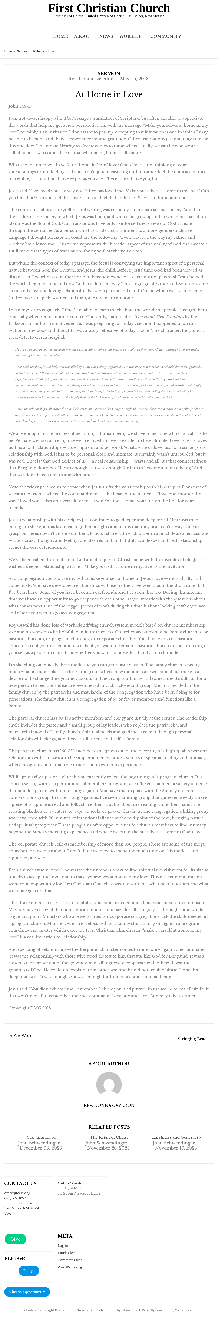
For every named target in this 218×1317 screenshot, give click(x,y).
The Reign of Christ (109, 1137)
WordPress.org (70, 1267)
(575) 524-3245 (15, 1198)
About (82, 36)
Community (165, 36)
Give (15, 1239)
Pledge (28, 1271)
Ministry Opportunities (27, 1292)
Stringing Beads (193, 1039)
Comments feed (70, 1260)
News (106, 36)
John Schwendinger (39, 1143)
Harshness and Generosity (176, 1137)
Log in (63, 1246)
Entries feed (67, 1253)
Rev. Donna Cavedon (90, 78)
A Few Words (22, 1036)
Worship (130, 36)
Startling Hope (41, 1137)
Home (60, 36)
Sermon (22, 51)
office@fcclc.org (17, 1193)
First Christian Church (109, 8)
